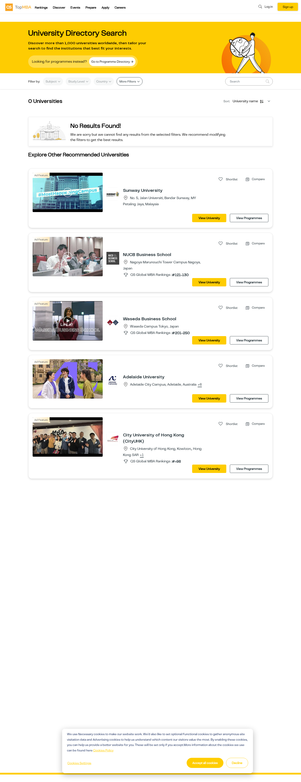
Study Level (76, 81)
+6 (200, 384)
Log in (269, 7)
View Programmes (249, 218)
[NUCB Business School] (112, 258)
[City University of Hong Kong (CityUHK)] (112, 438)
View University (209, 218)
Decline (237, 763)
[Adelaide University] (112, 380)
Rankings (41, 7)
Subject (51, 81)
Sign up (288, 7)
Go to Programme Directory (110, 62)
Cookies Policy (103, 750)
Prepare (90, 7)
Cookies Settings (79, 763)
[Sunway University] (112, 194)
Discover (59, 7)
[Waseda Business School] (112, 322)
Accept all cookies (205, 763)
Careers (120, 7)
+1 (142, 455)
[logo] (18, 7)
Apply (105, 7)
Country (102, 81)
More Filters (128, 81)
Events (75, 7)
